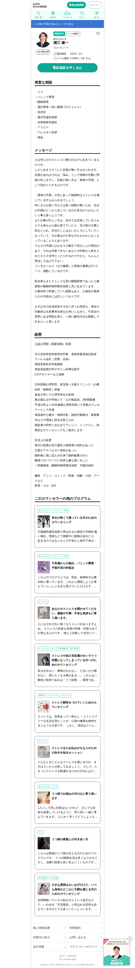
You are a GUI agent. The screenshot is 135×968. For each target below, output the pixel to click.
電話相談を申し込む (68, 67)
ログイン (95, 5)
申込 (88, 58)
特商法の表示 (41, 937)
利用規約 (75, 927)
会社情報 (38, 946)
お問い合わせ (77, 937)
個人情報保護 (41, 927)
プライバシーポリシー (83, 946)
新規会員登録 (76, 5)
